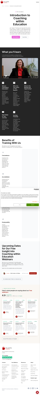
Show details (34, 201)
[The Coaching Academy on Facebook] (28, 388)
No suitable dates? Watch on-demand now (12, 279)
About (32, 362)
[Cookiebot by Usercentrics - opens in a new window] (34, 189)
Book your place (33, 273)
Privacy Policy (33, 371)
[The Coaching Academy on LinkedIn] (33, 388)
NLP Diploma (4, 369)
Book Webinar (16, 37)
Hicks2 (3, 390)
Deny (20, 204)
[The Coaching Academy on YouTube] (37, 388)
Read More (24, 37)
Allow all (32, 204)
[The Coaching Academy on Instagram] (30, 388)
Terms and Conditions (34, 375)
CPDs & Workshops (24, 366)
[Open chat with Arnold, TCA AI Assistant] (37, 392)
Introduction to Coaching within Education (14, 377)
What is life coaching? (24, 368)
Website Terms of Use (34, 369)
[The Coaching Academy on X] (35, 388)
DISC (3, 380)
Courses (4, 362)
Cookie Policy (33, 373)
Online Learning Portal (34, 380)
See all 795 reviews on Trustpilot (10, 338)
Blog (22, 382)
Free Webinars (15, 362)
